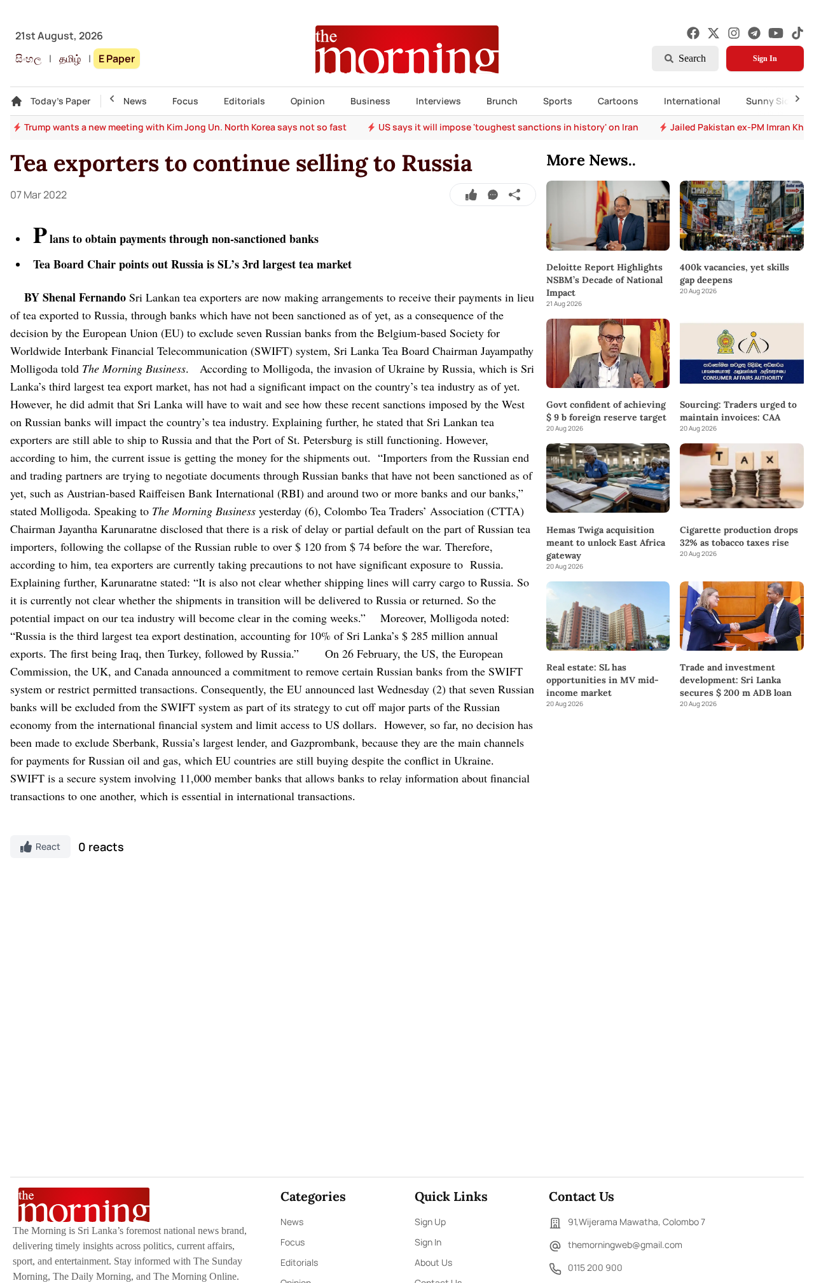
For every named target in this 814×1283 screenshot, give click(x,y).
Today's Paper (60, 101)
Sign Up (430, 1222)
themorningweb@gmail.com (625, 1244)
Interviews (438, 101)
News (135, 101)
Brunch (502, 101)
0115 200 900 (595, 1267)
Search (692, 58)
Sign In (765, 58)
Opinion (308, 101)
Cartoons (618, 101)
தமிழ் (70, 59)
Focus (185, 101)
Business (370, 101)
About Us (433, 1262)
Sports (557, 101)
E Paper (117, 59)
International (692, 101)
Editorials (244, 101)
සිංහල (28, 59)
